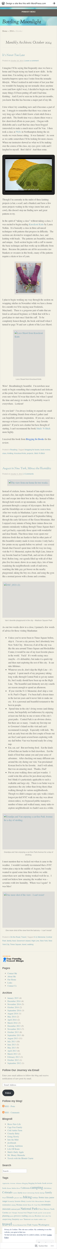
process (17, 1215)
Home (4, 31)
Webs (19, 131)
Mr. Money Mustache (16, 1155)
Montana (19, 1205)
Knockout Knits (36, 224)
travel (24, 944)
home (41, 1197)
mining (13, 1205)
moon (25, 1205)
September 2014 (14, 1010)
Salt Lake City (46, 1216)
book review (45, 450)
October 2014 (13, 1007)
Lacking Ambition (15, 1145)
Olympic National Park (19, 1213)
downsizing (30, 1193)
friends (10, 1197)
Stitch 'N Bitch (39, 453)
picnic (49, 1213)
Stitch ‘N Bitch (43, 428)
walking (30, 944)
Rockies (38, 1215)
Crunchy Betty (13, 1133)
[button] (21, 184)
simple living (6, 1219)
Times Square (15, 944)
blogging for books (32, 450)
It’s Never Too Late (13, 55)
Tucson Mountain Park (19, 1225)
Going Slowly (13, 1136)
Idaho (47, 1197)
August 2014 (12, 1013)
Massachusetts (39, 1201)
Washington (43, 1224)
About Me (11, 976)
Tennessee (27, 1219)
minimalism (6, 1205)
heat (21, 1198)
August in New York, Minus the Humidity (26, 468)
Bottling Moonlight (21, 22)
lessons (17, 1201)
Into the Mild (12, 1139)
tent (32, 1219)
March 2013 (12, 1053)
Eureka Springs (40, 1193)
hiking (27, 1197)
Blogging (25, 1183)
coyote (15, 1193)
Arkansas (19, 1183)
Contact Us (12, 985)
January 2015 (12, 998)
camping (36, 1187)
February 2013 (13, 1057)
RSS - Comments (12, 1112)
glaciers (16, 1198)
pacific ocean (42, 1213)
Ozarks (35, 1213)
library (23, 1201)
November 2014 (14, 1004)
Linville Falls (30, 1201)
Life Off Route (13, 1149)
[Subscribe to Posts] (3, 1106)
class (4, 453)
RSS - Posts (10, 1106)
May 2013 (11, 1047)
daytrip (20, 1192)
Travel (23, 937)
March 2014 (12, 1022)
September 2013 (14, 1035)
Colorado (7, 1192)
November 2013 (14, 1029)
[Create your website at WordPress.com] (28, 3)
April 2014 (12, 1019)
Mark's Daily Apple (15, 1152)
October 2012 (13, 1060)
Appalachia (6, 1183)
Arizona (12, 1183)
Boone (9, 1188)
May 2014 (11, 1016)
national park (15, 1209)
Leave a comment (31, 61)
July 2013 (11, 1041)
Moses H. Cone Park (34, 1205)
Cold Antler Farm (14, 1130)
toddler (41, 1219)
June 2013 (11, 1044)
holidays (35, 1197)
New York (44, 941)
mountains (46, 1204)
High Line (35, 941)
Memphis (47, 1201)
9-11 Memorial (39, 937)
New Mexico (44, 1209)
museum (6, 1208)
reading (24, 1215)
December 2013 (13, 1026)
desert (25, 1193)
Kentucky (11, 1201)
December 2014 (13, 1001)
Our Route (11, 979)
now (10, 1213)
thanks (36, 1219)
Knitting (10, 453)
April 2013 (12, 1050)
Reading (13, 450)
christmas (47, 1188)
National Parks (30, 1208)
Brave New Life (14, 1124)
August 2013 (12, 1038)
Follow (8, 1092)
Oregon (29, 1212)
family (9, 941)
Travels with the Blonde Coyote (20, 1158)
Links (9, 982)
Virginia (35, 1225)
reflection (31, 1216)
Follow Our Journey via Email (20, 1070)
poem (11, 1216)
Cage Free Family (14, 1127)
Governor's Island (24, 941)
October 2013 (13, 1032)
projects (30, 453)
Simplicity (15, 1219)
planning (6, 1215)
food (14, 941)
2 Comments (29, 474)
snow (21, 1219)
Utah (29, 1224)
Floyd (4, 1198)
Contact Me (12, 973)
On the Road (15, 937)
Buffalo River (16, 1188)
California (25, 1187)
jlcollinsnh (11, 1142)
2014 (12, 31)
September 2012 (14, 1063)
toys (45, 1219)
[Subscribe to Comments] (3, 1112)
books (4, 1188)
